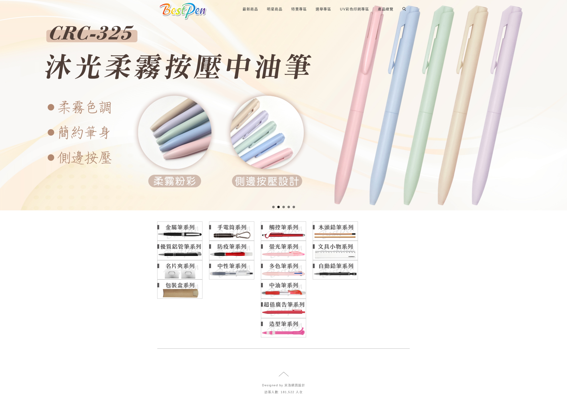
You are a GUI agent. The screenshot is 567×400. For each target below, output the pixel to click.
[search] (405, 9)
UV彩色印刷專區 (354, 9)
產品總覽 (385, 9)
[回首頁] (182, 11)
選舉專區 (323, 9)
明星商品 (274, 9)
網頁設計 (298, 385)
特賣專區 (299, 9)
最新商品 (250, 9)
